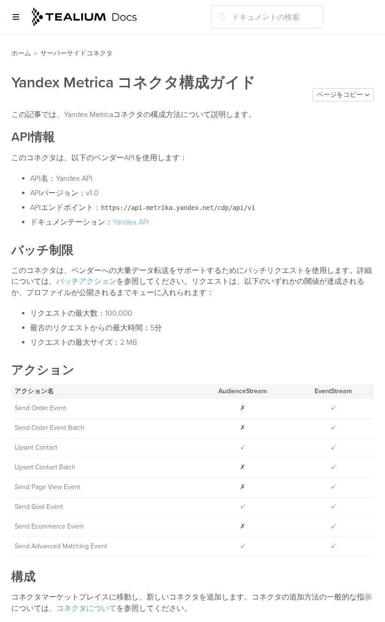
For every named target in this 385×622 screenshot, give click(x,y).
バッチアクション (86, 281)
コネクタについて (86, 608)
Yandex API (131, 222)
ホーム (21, 53)
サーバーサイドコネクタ (76, 53)
